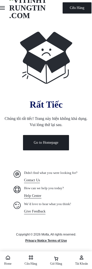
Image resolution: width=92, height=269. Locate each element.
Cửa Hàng (77, 8)
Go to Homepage (46, 142)
